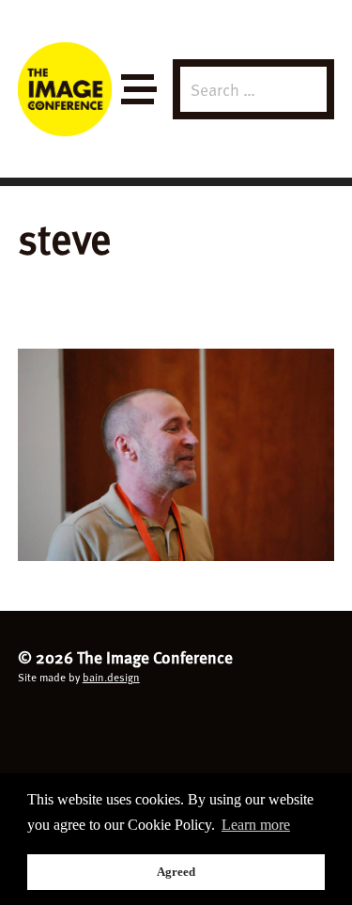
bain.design (111, 676)
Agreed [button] (176, 872)
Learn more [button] (256, 825)
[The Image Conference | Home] (65, 89)
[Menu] (137, 89)
